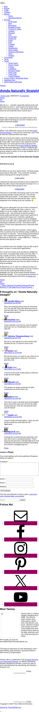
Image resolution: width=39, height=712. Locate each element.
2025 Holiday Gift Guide (13, 82)
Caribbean (12, 69)
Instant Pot (12, 39)
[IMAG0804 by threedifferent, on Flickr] (20, 125)
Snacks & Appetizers (16, 52)
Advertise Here (9, 80)
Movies (6, 14)
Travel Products (14, 76)
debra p (11, 397)
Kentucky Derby (14, 71)
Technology (8, 57)
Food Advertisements (19, 673)
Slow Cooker (13, 50)
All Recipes (12, 22)
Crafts (6, 10)
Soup (10, 54)
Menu (2, 3)
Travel (6, 61)
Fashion (7, 12)
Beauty (6, 8)
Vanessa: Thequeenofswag (18, 336)
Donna (10, 351)
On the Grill (12, 37)
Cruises (11, 67)
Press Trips (12, 72)
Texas (6, 59)
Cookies (11, 31)
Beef (10, 23)
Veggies (11, 56)
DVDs (10, 16)
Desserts (11, 33)
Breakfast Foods (14, 27)
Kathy (10, 367)
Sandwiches (12, 48)
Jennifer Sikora (14, 301)
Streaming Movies (15, 18)
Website (3, 487)
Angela (11, 415)
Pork (10, 42)
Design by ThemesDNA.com (10, 707)
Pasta (10, 40)
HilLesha (11, 382)
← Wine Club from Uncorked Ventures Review (17, 285)
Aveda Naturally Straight (19, 91)
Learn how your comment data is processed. (18, 495)
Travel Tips (12, 74)
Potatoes (11, 44)
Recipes (7, 20)
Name (3, 479)
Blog (6, 7)
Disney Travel (13, 65)
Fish (10, 35)
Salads (11, 46)
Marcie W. (11, 431)
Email (2, 483)
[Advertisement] (15, 687)
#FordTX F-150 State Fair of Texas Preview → (17, 287)
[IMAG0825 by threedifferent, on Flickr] (19, 189)
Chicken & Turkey (14, 29)
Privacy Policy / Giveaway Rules (16, 78)
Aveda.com (31, 276)
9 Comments (24, 96)
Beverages (12, 25)
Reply (6, 316)
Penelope (11, 319)
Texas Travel (13, 63)
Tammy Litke (5, 96)
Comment (4, 462)
